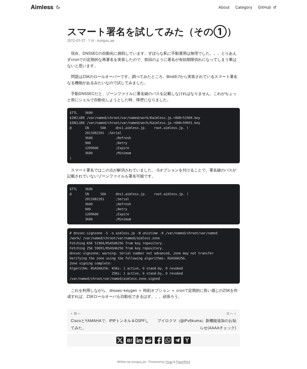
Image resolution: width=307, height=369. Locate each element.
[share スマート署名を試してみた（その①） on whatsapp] (167, 340)
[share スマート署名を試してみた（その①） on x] (120, 340)
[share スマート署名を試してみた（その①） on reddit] (148, 340)
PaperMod (183, 361)
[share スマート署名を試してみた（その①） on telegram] (177, 340)
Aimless (42, 7)
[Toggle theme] (58, 7)
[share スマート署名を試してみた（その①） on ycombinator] (187, 340)
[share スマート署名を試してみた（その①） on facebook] (158, 340)
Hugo (169, 361)
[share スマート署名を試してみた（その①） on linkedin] (139, 340)
